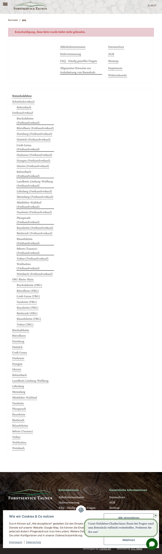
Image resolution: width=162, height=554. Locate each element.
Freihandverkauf (22, 113)
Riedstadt (18, 420)
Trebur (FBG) (25, 324)
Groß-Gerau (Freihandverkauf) (28, 147)
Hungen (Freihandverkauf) (33, 160)
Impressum (15, 542)
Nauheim (18, 403)
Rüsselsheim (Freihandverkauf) (28, 241)
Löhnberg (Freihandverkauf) (34, 191)
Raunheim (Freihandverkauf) (35, 228)
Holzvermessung (70, 54)
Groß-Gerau (19, 352)
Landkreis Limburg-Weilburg (30, 381)
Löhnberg (18, 386)
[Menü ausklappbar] (5, 2)
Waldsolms (19, 442)
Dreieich (17, 347)
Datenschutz (33, 542)
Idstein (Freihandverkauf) (33, 166)
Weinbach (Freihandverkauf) (35, 274)
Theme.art (105, 548)
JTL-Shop (136, 548)
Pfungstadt (19, 409)
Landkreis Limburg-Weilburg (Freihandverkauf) (35, 183)
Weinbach (18, 448)
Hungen (17, 364)
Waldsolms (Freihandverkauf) (28, 266)
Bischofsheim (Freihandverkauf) (28, 120)
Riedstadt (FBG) (27, 313)
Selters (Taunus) (22, 431)
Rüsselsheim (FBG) (29, 319)
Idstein (16, 369)
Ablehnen (128, 540)
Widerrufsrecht (117, 75)
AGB (111, 54)
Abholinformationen (72, 47)
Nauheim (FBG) (27, 302)
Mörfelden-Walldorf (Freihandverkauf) (29, 205)
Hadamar (18, 358)
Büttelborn (19, 335)
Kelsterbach (24, 107)
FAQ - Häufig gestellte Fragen (78, 61)
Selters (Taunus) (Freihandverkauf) (28, 251)
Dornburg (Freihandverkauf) (34, 134)
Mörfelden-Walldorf (24, 397)
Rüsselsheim (20, 425)
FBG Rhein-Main (23, 279)
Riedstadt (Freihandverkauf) (34, 233)
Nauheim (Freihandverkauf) (34, 212)
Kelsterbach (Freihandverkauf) (28, 174)
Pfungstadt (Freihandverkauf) (28, 220)
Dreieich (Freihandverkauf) (33, 139)
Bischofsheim (20, 330)
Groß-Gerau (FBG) (28, 296)
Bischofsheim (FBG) (29, 285)
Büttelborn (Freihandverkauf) (35, 128)
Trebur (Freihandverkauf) (32, 258)
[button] (135, 5)
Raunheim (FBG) (27, 307)
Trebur (16, 437)
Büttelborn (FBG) (28, 291)
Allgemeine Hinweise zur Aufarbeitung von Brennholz (77, 70)
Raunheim (18, 414)
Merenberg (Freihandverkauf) (35, 197)
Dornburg (18, 341)
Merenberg (18, 392)
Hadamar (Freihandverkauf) (34, 155)
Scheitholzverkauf (23, 101)
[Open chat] (152, 544)
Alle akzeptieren (128, 517)
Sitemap (113, 61)
